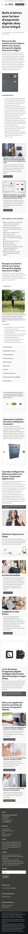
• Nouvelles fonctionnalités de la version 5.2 (12, 861)
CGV (3, 922)
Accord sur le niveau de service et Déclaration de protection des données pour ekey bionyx (13, 928)
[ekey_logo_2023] (9, 3)
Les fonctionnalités (9, 243)
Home (3, 32)
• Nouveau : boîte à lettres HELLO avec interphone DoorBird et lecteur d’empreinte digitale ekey (12, 856)
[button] (7, 404)
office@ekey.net (7, 821)
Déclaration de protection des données (10, 923)
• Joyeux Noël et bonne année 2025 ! (11, 860)
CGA (6, 922)
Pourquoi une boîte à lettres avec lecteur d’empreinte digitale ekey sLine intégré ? (12, 229)
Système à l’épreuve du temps (12, 241)
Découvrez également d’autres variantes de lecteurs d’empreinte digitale (11, 253)
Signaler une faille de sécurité (12, 925)
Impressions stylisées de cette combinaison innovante (11, 233)
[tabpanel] (14, 317)
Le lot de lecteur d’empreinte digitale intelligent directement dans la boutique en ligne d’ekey (13, 248)
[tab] (14, 286)
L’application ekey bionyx (11, 244)
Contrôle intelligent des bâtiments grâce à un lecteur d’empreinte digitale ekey (12, 237)
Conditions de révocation (18, 921)
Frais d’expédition (9, 921)
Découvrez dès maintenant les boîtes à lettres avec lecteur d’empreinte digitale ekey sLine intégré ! (13, 224)
